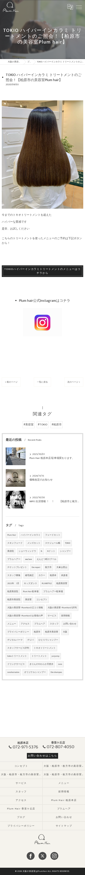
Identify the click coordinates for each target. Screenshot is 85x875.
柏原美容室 (61, 583)
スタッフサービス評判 (18, 648)
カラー (42, 575)
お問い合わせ (69, 624)
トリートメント (39, 656)
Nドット (51, 551)
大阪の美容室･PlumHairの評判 (62, 607)
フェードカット (52, 535)
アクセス (25, 624)
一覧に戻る (42, 382)
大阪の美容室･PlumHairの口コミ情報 (25, 607)
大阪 (65, 632)
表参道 (64, 575)
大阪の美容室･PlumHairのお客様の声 (25, 616)
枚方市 (48, 567)
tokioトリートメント (17, 656)
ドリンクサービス (16, 664)
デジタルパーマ (15, 640)
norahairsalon (13, 672)
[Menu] (79, 7)
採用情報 (65, 616)
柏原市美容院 (13, 599)
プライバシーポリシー (18, 632)
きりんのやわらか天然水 (41, 664)
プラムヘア (39, 624)
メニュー (11, 624)
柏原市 (37, 632)
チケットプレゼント (17, 567)
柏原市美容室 (51, 632)
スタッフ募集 (13, 575)
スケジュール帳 (52, 543)
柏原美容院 (12, 591)
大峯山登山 (61, 567)
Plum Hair (11, 535)
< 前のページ (11, 382)
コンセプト (41, 599)
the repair (36, 567)
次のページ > (73, 382)
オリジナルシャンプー (35, 672)
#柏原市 (57, 424)
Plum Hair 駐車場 (31, 591)
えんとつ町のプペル (46, 559)
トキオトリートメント (45, 648)
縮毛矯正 (29, 575)
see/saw (28, 559)
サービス (52, 616)
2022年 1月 (13, 583)
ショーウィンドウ (27, 551)
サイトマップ (64, 826)
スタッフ (54, 624)
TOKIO (67, 543)
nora (60, 664)
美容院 (10, 551)
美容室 (28, 599)
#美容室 (29, 424)
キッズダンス (30, 583)
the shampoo (56, 672)
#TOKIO (42, 424)
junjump (55, 656)
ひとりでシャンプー (48, 640)
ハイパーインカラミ (30, 535)
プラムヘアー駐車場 (53, 591)
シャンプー (65, 551)
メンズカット (33, 543)
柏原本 (53, 575)
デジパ (30, 640)
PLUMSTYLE (47, 583)
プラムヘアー (13, 559)
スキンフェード (15, 543)
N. (41, 551)
